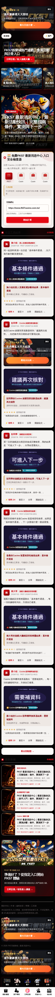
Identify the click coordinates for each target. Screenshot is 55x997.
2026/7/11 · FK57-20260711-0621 (24, 674)
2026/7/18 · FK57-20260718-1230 (24, 246)
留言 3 (20, 423)
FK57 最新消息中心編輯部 (14, 143)
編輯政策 (20, 906)
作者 (12, 906)
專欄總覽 (50, 759)
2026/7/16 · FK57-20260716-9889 (24, 326)
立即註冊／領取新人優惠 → (20, 889)
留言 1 (22, 580)
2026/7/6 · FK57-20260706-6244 (24, 437)
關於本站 (5, 906)
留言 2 (22, 500)
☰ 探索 (6, 36)
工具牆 (34, 906)
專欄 (27, 906)
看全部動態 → (27, 751)
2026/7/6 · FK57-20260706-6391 (24, 514)
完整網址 (10, 202)
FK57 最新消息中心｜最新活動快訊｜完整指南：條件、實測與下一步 (27, 122)
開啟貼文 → (40, 312)
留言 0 (20, 312)
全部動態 (50, 232)
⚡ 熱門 (48, 36)
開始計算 (27, 220)
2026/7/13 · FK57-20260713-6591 (24, 594)
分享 (29, 312)
